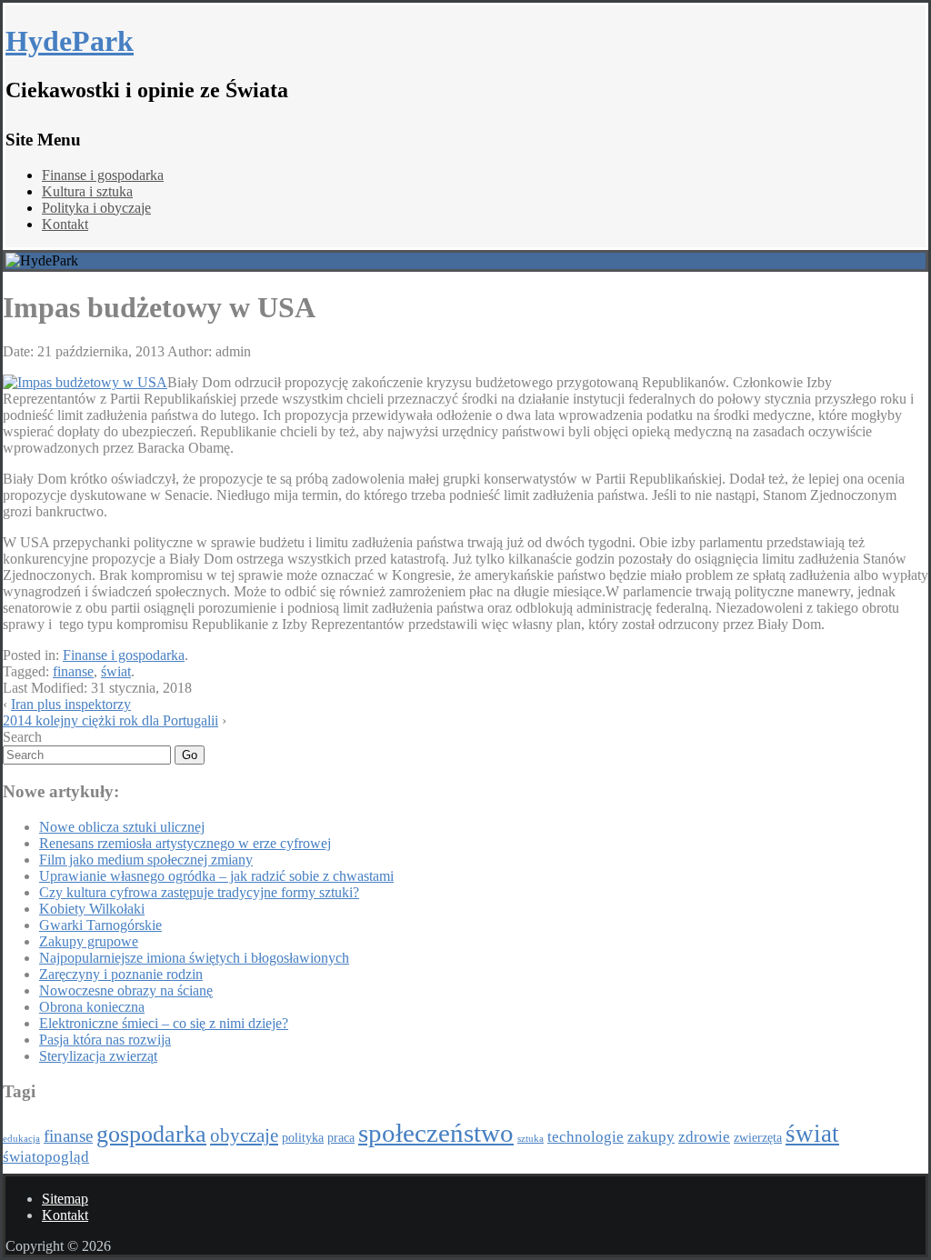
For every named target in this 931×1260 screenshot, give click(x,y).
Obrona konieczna (92, 1007)
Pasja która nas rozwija (105, 1039)
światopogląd (46, 1156)
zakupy (651, 1136)
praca (341, 1137)
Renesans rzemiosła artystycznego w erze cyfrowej (185, 843)
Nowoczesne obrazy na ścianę (126, 990)
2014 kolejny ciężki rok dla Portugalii (110, 720)
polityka (303, 1137)
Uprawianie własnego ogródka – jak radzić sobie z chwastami (216, 876)
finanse (73, 671)
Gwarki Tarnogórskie (100, 925)
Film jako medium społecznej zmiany (146, 859)
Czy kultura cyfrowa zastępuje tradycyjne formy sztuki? (199, 892)
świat (116, 671)
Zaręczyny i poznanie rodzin (121, 974)
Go (189, 755)
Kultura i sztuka (87, 191)
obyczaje (244, 1135)
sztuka (530, 1139)
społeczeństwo (436, 1132)
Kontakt (65, 224)
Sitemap (65, 1198)
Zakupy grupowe (88, 941)
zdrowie (704, 1136)
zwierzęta (758, 1137)
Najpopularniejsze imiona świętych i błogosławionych (194, 957)
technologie (585, 1136)
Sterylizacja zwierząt (98, 1056)
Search (22, 737)
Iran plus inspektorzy (71, 704)
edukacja (21, 1139)
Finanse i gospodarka (103, 175)
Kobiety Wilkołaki (92, 908)
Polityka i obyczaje (96, 207)
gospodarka (151, 1134)
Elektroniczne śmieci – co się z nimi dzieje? (163, 1023)
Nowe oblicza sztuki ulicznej (122, 827)
